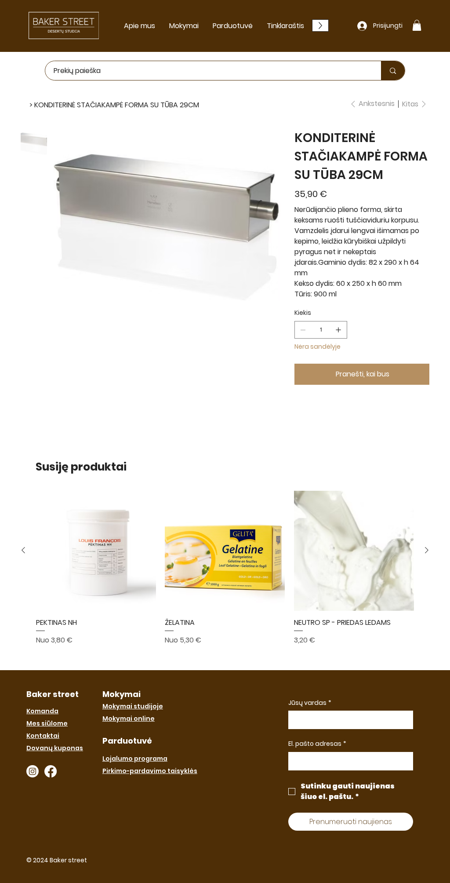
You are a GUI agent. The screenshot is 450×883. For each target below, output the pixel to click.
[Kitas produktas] (426, 550)
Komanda (42, 711)
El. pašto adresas (317, 744)
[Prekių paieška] (392, 70)
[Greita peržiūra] (96, 551)
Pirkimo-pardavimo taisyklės (149, 770)
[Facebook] (50, 771)
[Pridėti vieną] (338, 330)
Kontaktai (42, 735)
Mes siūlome (47, 723)
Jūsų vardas (309, 703)
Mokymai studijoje (132, 706)
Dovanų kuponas (54, 748)
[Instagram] (32, 771)
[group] (225, 576)
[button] (416, 25)
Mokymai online (128, 718)
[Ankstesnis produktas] (23, 550)
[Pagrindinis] (24, 104)
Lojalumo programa (134, 758)
